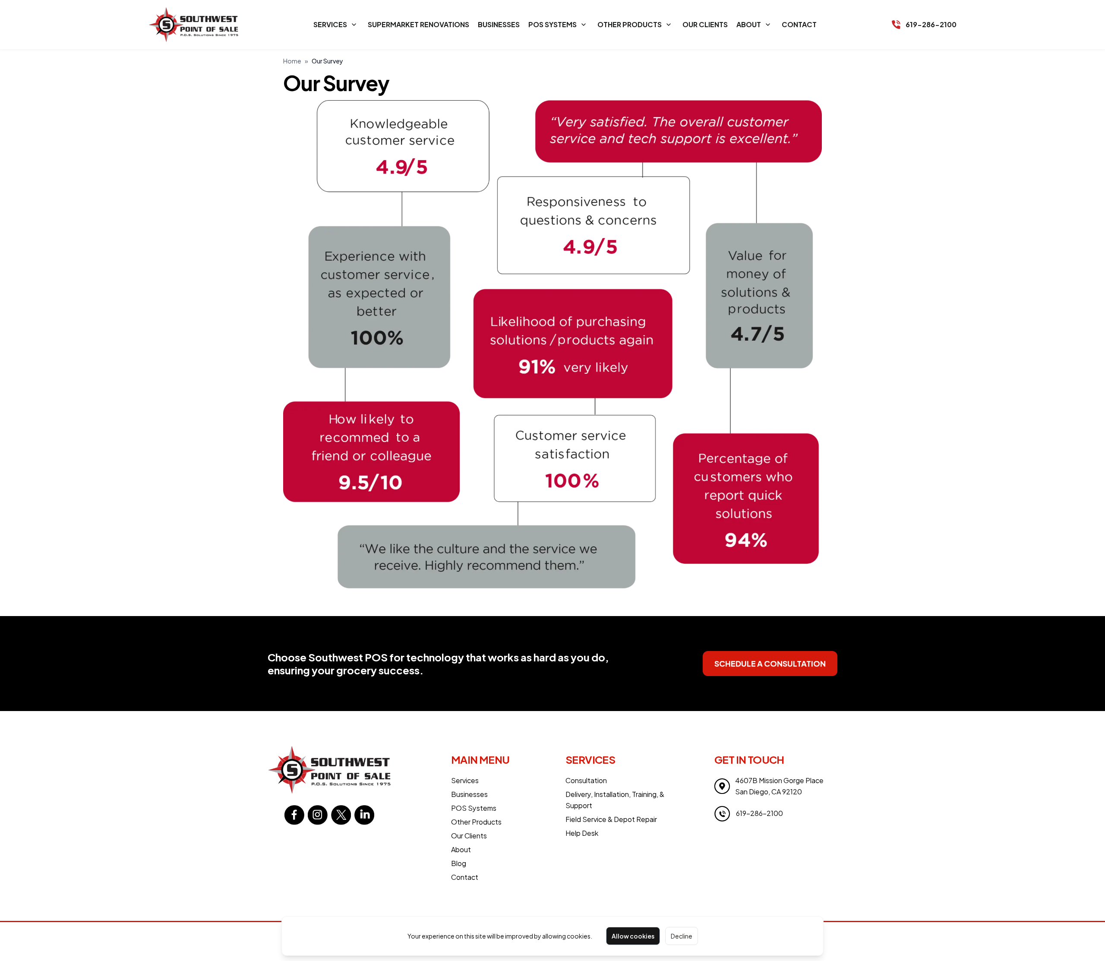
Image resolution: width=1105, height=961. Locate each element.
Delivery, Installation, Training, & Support (614, 800)
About (748, 24)
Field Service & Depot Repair (611, 819)
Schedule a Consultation (770, 663)
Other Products (629, 24)
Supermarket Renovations (418, 24)
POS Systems (552, 24)
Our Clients (705, 24)
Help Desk (581, 833)
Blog (458, 863)
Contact (799, 24)
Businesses (499, 24)
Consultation (586, 780)
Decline (681, 936)
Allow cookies (633, 936)
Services (330, 24)
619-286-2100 (931, 24)
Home (292, 61)
